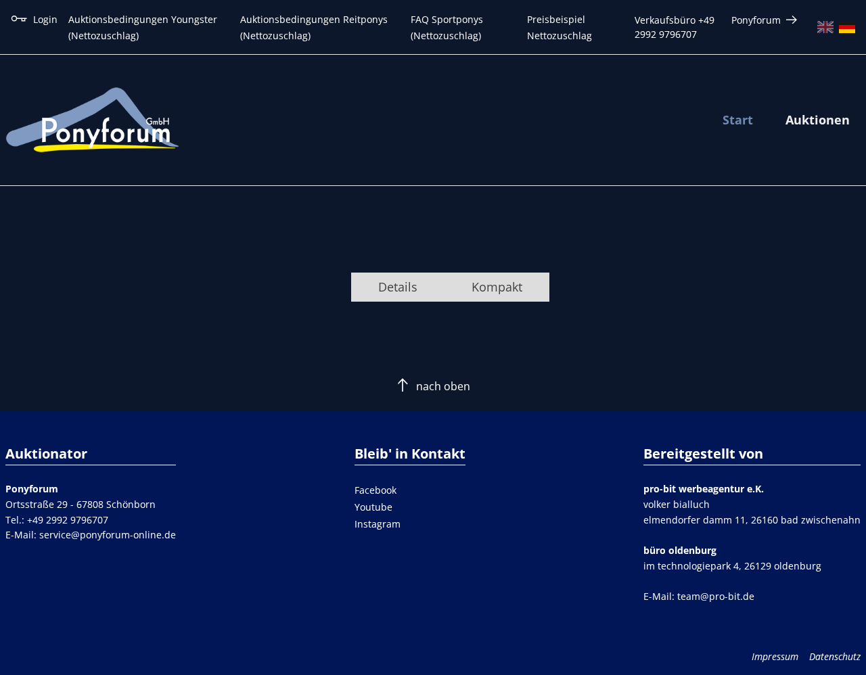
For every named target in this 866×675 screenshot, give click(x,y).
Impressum (775, 656)
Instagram (378, 523)
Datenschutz (835, 656)
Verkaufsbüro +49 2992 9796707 (674, 27)
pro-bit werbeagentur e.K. (703, 488)
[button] (398, 287)
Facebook (375, 490)
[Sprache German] (847, 27)
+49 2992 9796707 (67, 519)
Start (738, 120)
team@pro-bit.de (715, 596)
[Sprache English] (825, 27)
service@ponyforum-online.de (107, 534)
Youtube (373, 507)
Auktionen (817, 120)
